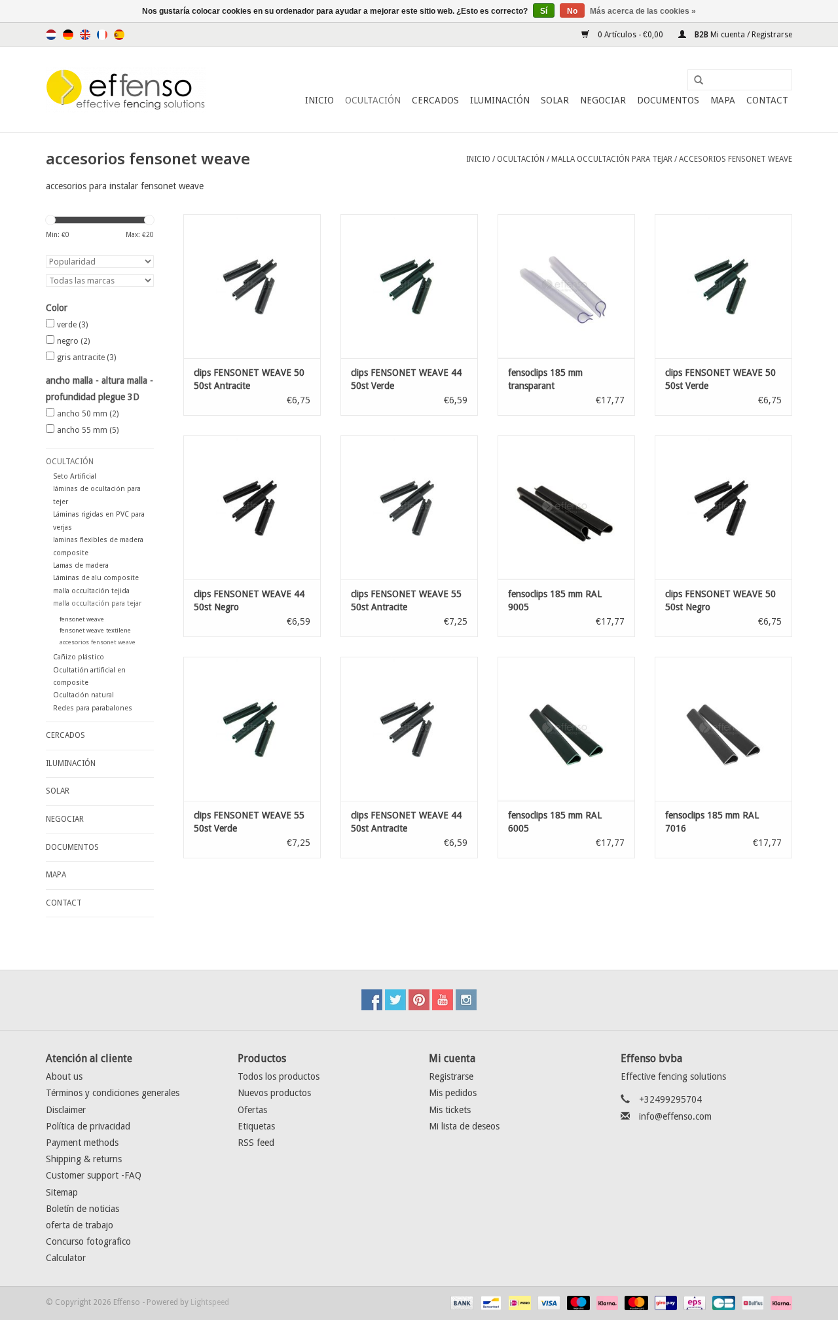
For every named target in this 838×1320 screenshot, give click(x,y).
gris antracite (86, 357)
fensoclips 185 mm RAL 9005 (555, 600)
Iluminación (500, 100)
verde (72, 324)
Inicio (319, 100)
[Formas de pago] (460, 1303)
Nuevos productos (274, 1093)
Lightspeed (210, 1302)
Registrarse (451, 1076)
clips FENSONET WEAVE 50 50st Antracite (249, 379)
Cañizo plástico (78, 657)
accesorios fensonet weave (735, 159)
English (85, 34)
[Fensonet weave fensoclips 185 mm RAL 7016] (723, 729)
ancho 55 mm (87, 430)
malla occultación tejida (91, 591)
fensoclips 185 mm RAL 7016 (712, 822)
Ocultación (373, 100)
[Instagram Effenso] (466, 999)
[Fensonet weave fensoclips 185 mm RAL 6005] (566, 729)
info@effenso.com (675, 1116)
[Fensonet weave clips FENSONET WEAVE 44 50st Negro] (252, 507)
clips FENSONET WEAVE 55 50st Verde (249, 822)
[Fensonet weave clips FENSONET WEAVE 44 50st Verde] (409, 286)
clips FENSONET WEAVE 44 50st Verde (406, 379)
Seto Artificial (74, 476)
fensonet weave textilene (95, 630)
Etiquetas (256, 1126)
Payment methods (82, 1142)
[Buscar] (694, 80)
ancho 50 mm (87, 413)
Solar (555, 100)
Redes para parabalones (92, 708)
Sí (543, 11)
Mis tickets (450, 1110)
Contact (767, 100)
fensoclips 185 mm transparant (545, 379)
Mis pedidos (453, 1093)
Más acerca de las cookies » (643, 11)
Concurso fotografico (88, 1241)
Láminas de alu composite (96, 578)
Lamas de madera (81, 565)
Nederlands (51, 34)
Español (119, 34)
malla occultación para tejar (611, 159)
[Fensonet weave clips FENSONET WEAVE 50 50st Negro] (723, 507)
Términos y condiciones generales (112, 1093)
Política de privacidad (88, 1126)
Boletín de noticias (82, 1208)
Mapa (722, 100)
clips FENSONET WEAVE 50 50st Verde (720, 379)
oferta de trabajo (79, 1225)
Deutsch (68, 34)
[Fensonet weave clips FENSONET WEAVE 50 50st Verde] (723, 286)
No (572, 11)
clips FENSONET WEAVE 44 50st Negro (249, 600)
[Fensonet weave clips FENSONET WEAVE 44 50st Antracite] (409, 729)
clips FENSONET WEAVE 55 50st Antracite (406, 600)
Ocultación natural (83, 695)
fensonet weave (82, 619)
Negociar (603, 100)
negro (73, 341)
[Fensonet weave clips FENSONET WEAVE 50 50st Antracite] (252, 286)
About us (64, 1076)
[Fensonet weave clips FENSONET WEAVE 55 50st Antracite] (409, 507)
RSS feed (256, 1142)
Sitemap (62, 1192)
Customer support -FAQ (93, 1175)
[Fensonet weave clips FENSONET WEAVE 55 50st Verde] (252, 729)
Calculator (66, 1258)
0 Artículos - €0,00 (630, 34)
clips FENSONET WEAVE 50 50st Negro (720, 600)
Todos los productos (278, 1076)
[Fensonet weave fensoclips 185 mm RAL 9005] (566, 507)
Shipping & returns (84, 1159)
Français (102, 34)
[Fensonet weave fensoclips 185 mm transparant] (566, 286)
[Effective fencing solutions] (126, 90)
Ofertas (252, 1110)
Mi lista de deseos (464, 1126)
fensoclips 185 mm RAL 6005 (555, 822)
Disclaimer (66, 1110)
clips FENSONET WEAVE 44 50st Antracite (406, 822)
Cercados (435, 100)
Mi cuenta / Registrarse (742, 34)
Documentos (668, 100)
